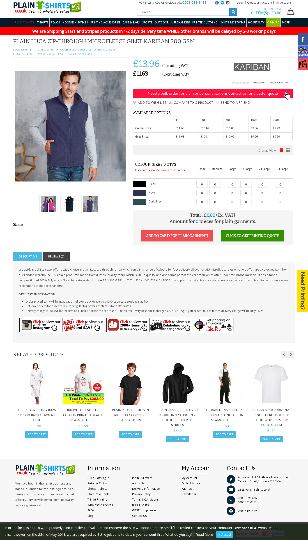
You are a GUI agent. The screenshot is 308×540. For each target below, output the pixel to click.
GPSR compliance (144, 510)
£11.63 (180, 128)
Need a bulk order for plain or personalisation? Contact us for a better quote (213, 93)
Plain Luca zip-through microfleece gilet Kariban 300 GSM (75, 49)
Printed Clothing (205, 22)
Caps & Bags (131, 22)
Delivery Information (146, 489)
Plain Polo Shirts (98, 494)
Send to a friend (235, 102)
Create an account (259, 2)
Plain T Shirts (24, 22)
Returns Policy (97, 483)
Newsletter (189, 494)
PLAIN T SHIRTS (22, 49)
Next (290, 354)
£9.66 (254, 128)
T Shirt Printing (97, 499)
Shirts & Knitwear (232, 22)
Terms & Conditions (145, 499)
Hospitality (256, 22)
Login (240, 2)
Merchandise (180, 22)
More (286, 22)
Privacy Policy (141, 494)
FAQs (90, 510)
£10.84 (205, 128)
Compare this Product (193, 102)
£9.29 (276, 128)
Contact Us (139, 516)
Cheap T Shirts (97, 489)
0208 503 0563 (247, 502)
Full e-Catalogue (98, 478)
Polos (55, 22)
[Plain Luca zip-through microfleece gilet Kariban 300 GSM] (48, 204)
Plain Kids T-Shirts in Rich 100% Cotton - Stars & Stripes (130, 415)
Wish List (187, 489)
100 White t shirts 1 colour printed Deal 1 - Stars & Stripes (83, 415)
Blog (90, 516)
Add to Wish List (152, 102)
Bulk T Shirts (140, 505)
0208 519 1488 (247, 498)
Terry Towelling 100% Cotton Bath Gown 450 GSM (36, 415)
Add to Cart (37, 434)
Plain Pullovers (142, 478)
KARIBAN (27, 53)
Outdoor (162, 22)
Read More (204, 534)
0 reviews (259, 82)
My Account (189, 478)
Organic (273, 22)
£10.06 (230, 128)
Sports (147, 22)
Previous (284, 354)
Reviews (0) (56, 256)
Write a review (278, 82)
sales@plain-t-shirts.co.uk (254, 490)
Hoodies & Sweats (75, 22)
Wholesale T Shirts (100, 505)
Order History (191, 483)
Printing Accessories (105, 22)
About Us (138, 483)
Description (28, 256)
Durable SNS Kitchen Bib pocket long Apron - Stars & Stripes (224, 415)
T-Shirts (42, 22)
